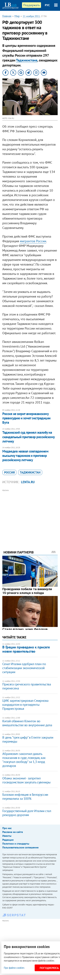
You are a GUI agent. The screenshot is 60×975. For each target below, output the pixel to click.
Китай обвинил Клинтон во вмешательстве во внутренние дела (27, 723)
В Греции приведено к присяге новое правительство (26, 649)
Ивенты (6, 835)
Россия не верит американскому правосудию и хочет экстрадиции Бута (26, 418)
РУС (47, 5)
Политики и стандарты (15, 843)
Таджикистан (30, 472)
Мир (17, 16)
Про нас (7, 828)
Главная (6, 16)
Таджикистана (26, 60)
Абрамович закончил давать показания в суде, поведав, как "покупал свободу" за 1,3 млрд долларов (24, 760)
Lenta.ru (28, 482)
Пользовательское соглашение (20, 847)
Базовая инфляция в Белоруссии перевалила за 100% (25, 796)
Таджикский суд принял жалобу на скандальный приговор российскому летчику (28, 437)
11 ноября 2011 (31, 16)
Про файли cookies (14, 967)
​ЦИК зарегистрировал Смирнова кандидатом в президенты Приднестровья (25, 704)
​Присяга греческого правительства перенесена (26, 686)
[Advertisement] (30, 515)
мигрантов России (33, 241)
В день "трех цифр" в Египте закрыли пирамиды (27, 739)
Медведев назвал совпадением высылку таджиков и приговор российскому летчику (25, 455)
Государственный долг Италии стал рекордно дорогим (26, 813)
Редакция (8, 839)
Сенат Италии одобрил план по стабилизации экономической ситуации (24, 668)
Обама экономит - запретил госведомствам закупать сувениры (26, 780)
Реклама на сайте (12, 832)
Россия (9, 472)
